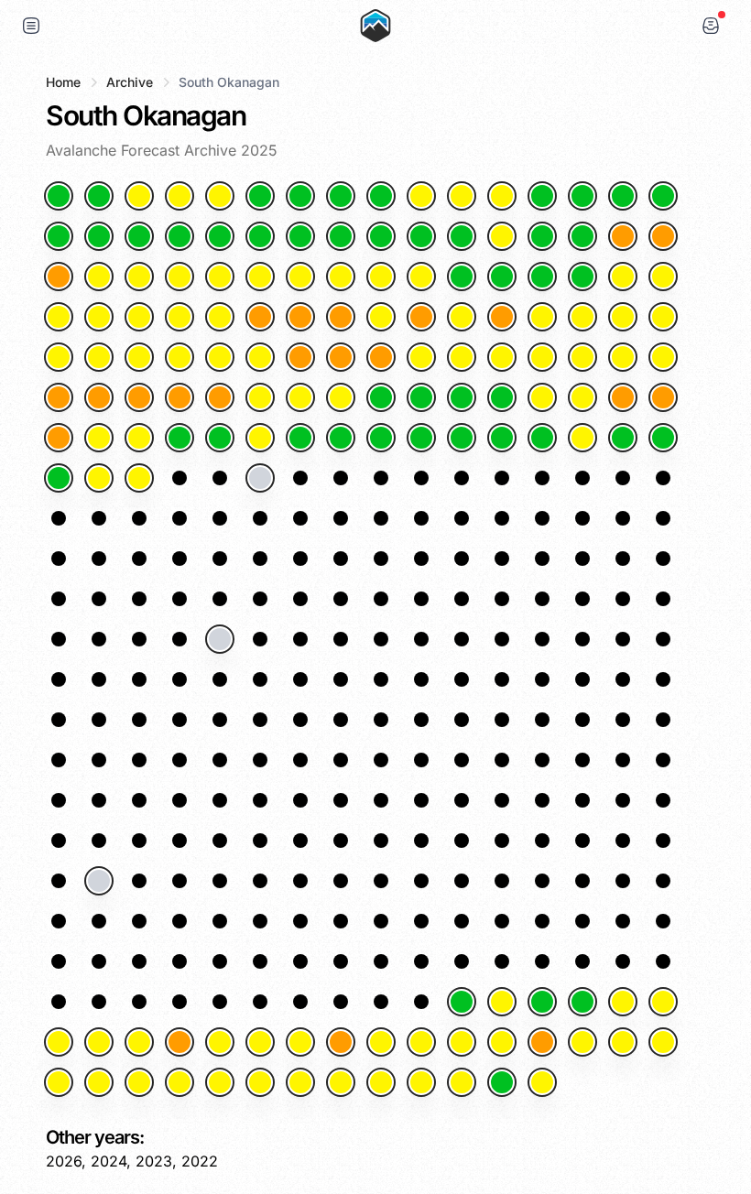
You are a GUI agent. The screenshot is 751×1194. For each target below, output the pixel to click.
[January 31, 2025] (623, 236)
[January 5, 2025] (220, 196)
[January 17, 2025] (58, 236)
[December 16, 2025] (582, 1042)
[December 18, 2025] (663, 1042)
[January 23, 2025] (300, 236)
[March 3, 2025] (582, 317)
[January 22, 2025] (260, 236)
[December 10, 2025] (341, 1042)
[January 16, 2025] (663, 196)
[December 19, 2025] (58, 1082)
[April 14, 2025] (341, 437)
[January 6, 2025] (260, 196)
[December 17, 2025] (623, 1042)
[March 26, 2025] (220, 397)
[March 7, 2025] (99, 357)
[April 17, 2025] (461, 437)
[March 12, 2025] (300, 357)
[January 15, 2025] (623, 196)
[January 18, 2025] (99, 236)
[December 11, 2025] (381, 1042)
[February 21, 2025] (179, 317)
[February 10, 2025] (381, 276)
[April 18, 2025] (502, 437)
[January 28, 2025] (502, 236)
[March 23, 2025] (99, 397)
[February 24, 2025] (300, 317)
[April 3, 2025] (542, 397)
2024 (108, 1161)
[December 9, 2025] (300, 1042)
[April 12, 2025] (260, 437)
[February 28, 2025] (461, 317)
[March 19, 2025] (582, 357)
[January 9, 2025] (381, 196)
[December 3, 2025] (58, 1042)
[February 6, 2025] (220, 276)
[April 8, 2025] (99, 437)
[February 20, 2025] (139, 317)
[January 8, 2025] (341, 196)
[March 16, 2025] (461, 357)
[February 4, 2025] (139, 276)
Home (63, 82)
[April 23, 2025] (58, 478)
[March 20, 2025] (623, 357)
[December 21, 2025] (139, 1082)
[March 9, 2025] (179, 357)
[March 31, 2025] (421, 397)
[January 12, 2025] (502, 196)
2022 (199, 1161)
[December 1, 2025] (623, 1002)
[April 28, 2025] (260, 478)
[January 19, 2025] (139, 236)
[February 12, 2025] (461, 276)
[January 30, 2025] (582, 236)
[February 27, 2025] (421, 317)
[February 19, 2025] (99, 317)
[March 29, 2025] (341, 397)
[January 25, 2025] (381, 236)
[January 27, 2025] (461, 236)
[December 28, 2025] (421, 1082)
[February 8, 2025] (300, 276)
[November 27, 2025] (461, 1002)
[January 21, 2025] (220, 236)
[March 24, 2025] (139, 397)
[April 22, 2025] (663, 437)
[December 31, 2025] (542, 1082)
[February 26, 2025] (381, 317)
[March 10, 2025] (220, 357)
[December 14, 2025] (502, 1042)
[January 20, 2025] (179, 236)
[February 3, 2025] (99, 276)
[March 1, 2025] (502, 317)
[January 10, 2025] (421, 196)
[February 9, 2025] (341, 276)
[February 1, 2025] (663, 236)
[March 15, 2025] (421, 357)
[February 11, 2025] (421, 276)
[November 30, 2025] (582, 1002)
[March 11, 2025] (260, 357)
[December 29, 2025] (461, 1082)
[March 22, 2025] (58, 397)
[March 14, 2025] (381, 357)
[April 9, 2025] (139, 437)
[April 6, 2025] (663, 397)
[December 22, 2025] (179, 1082)
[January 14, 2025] (582, 196)
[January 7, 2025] (300, 196)
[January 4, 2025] (179, 196)
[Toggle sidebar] (31, 25)
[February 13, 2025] (502, 276)
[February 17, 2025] (663, 276)
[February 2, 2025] (58, 276)
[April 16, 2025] (421, 437)
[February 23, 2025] (260, 317)
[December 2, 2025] (663, 1002)
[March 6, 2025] (58, 357)
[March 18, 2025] (542, 357)
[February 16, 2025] (623, 276)
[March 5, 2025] (663, 317)
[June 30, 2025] (220, 639)
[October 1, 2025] (99, 881)
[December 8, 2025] (260, 1042)
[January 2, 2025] (99, 196)
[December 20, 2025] (99, 1082)
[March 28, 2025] (300, 397)
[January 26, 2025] (421, 236)
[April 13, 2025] (300, 437)
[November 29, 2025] (542, 1002)
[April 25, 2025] (139, 478)
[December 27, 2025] (381, 1082)
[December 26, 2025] (341, 1082)
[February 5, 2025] (179, 276)
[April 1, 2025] (461, 397)
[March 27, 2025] (260, 397)
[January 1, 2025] (58, 196)
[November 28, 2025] (502, 1002)
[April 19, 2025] (542, 437)
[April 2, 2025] (502, 397)
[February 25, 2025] (341, 317)
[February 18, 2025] (58, 317)
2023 (154, 1161)
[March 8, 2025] (139, 357)
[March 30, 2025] (381, 397)
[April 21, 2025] (623, 437)
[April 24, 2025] (99, 478)
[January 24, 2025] (341, 236)
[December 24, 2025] (260, 1082)
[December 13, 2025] (461, 1042)
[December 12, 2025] (421, 1042)
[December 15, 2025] (542, 1042)
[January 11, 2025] (461, 196)
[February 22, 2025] (220, 317)
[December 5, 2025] (139, 1042)
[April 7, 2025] (58, 437)
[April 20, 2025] (582, 437)
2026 (64, 1161)
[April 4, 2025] (582, 397)
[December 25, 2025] (300, 1082)
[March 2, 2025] (542, 317)
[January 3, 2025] (139, 196)
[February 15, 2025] (582, 276)
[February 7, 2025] (260, 276)
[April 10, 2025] (179, 437)
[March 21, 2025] (663, 357)
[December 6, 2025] (179, 1042)
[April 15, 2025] (381, 437)
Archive (129, 82)
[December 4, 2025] (99, 1042)
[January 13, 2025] (542, 196)
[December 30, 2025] (502, 1082)
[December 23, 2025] (220, 1082)
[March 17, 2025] (502, 357)
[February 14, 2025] (542, 276)
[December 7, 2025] (220, 1042)
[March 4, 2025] (623, 317)
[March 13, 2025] (341, 357)
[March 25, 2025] (179, 397)
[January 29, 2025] (542, 236)
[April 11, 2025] (220, 437)
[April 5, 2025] (623, 397)
